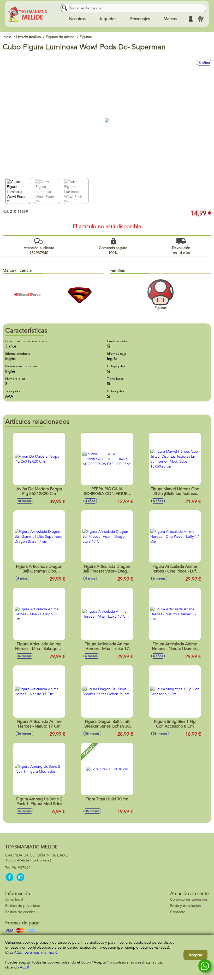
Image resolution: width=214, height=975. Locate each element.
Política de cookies (20, 911)
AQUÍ (24, 967)
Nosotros (77, 19)
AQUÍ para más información (37, 952)
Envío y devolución (185, 905)
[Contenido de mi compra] (201, 19)
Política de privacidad (22, 905)
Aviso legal (14, 899)
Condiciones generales (189, 899)
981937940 (21, 867)
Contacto (177, 911)
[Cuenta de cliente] (190, 19)
